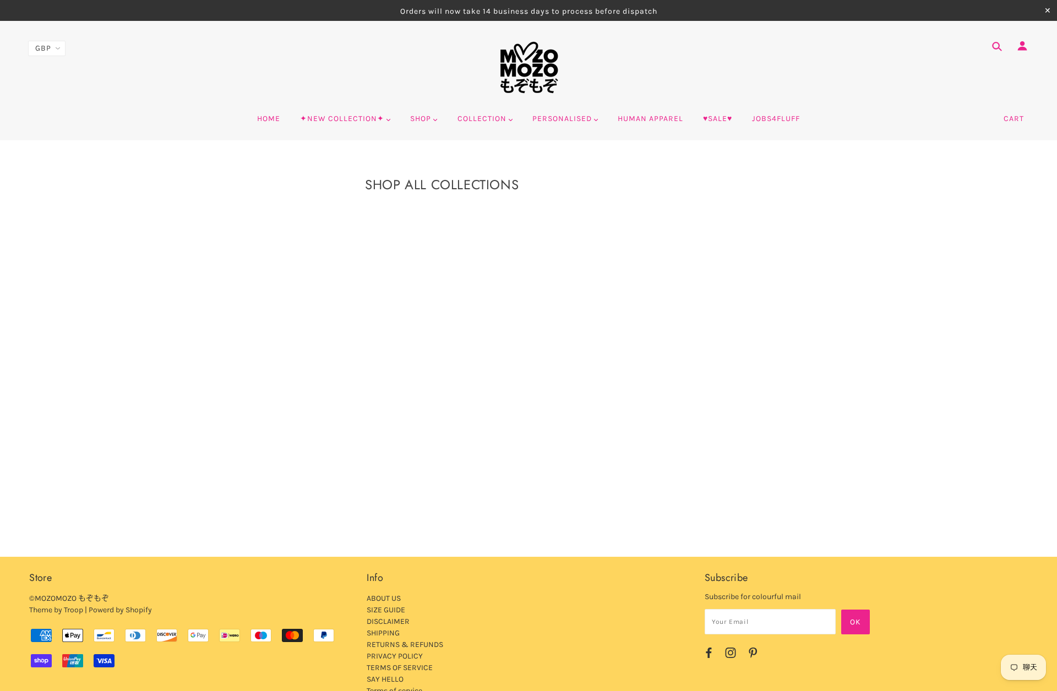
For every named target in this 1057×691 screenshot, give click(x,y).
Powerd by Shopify (120, 610)
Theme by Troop (56, 610)
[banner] (529, 67)
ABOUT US (384, 598)
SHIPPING (383, 633)
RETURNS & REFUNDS (405, 644)
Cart (1014, 118)
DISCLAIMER (388, 621)
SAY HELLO (385, 679)
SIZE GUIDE (386, 610)
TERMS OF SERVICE (400, 667)
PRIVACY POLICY (395, 656)
